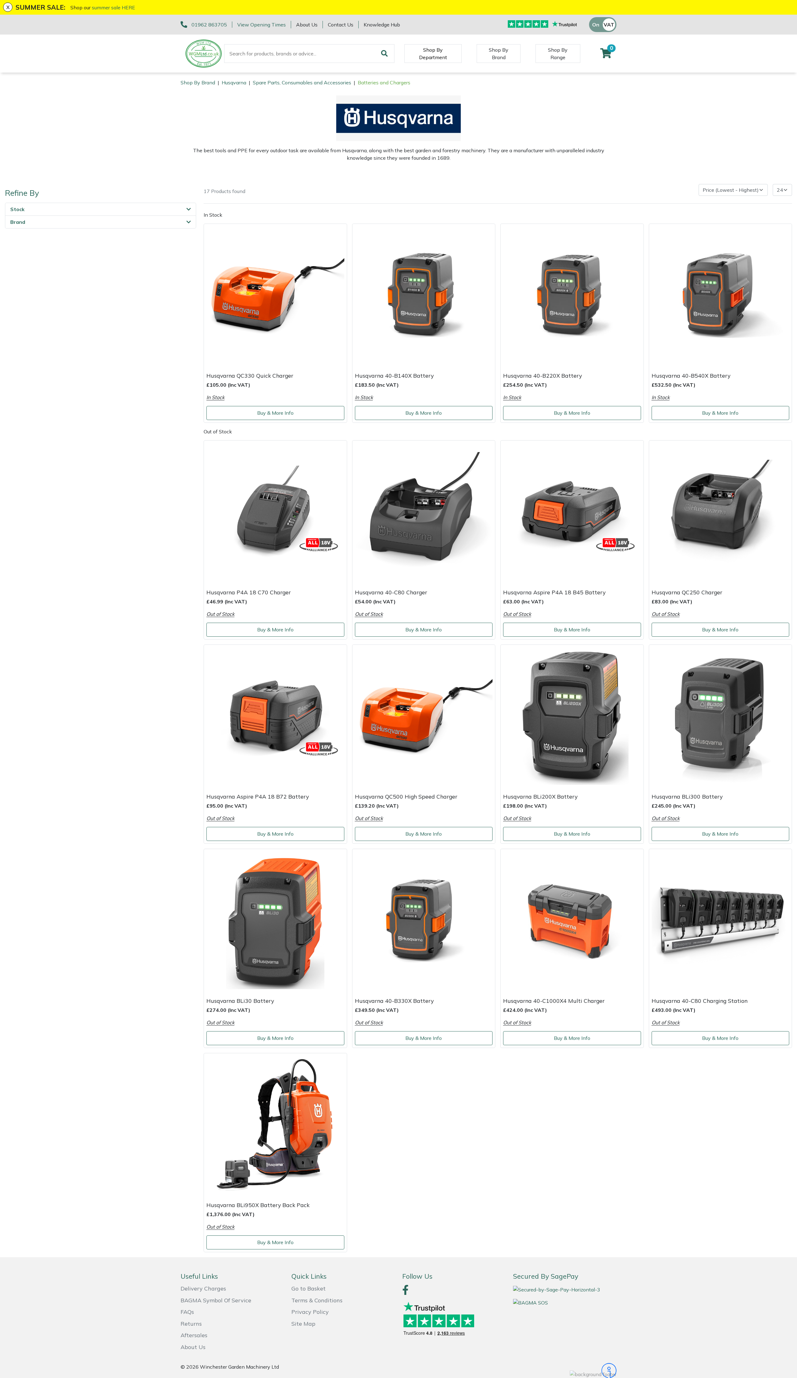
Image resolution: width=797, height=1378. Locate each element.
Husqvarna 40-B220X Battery (542, 375)
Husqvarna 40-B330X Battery (394, 1000)
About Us (307, 24)
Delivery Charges (203, 1288)
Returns (191, 1323)
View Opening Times (261, 24)
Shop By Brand (498, 53)
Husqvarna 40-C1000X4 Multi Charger (554, 1000)
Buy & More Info (275, 413)
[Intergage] (564, 1370)
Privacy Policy (310, 1311)
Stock (17, 209)
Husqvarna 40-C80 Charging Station (699, 1000)
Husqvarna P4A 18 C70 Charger (248, 592)
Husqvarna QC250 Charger (687, 592)
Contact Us (340, 24)
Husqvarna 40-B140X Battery (394, 375)
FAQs (187, 1311)
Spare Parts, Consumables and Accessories (302, 82)
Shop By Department (433, 53)
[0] (605, 55)
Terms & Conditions (316, 1300)
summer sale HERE (113, 7)
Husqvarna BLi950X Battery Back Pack (257, 1204)
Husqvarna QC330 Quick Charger (249, 375)
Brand (17, 222)
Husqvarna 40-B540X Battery (691, 375)
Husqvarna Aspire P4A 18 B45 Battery (554, 592)
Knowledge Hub (382, 24)
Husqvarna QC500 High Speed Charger (406, 796)
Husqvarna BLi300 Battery (687, 796)
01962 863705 (209, 24)
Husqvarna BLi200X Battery (540, 796)
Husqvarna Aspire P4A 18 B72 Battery (257, 796)
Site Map (303, 1323)
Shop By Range (558, 53)
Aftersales (194, 1335)
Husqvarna (234, 82)
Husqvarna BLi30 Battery (240, 1000)
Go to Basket (308, 1288)
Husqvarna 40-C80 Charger (391, 592)
